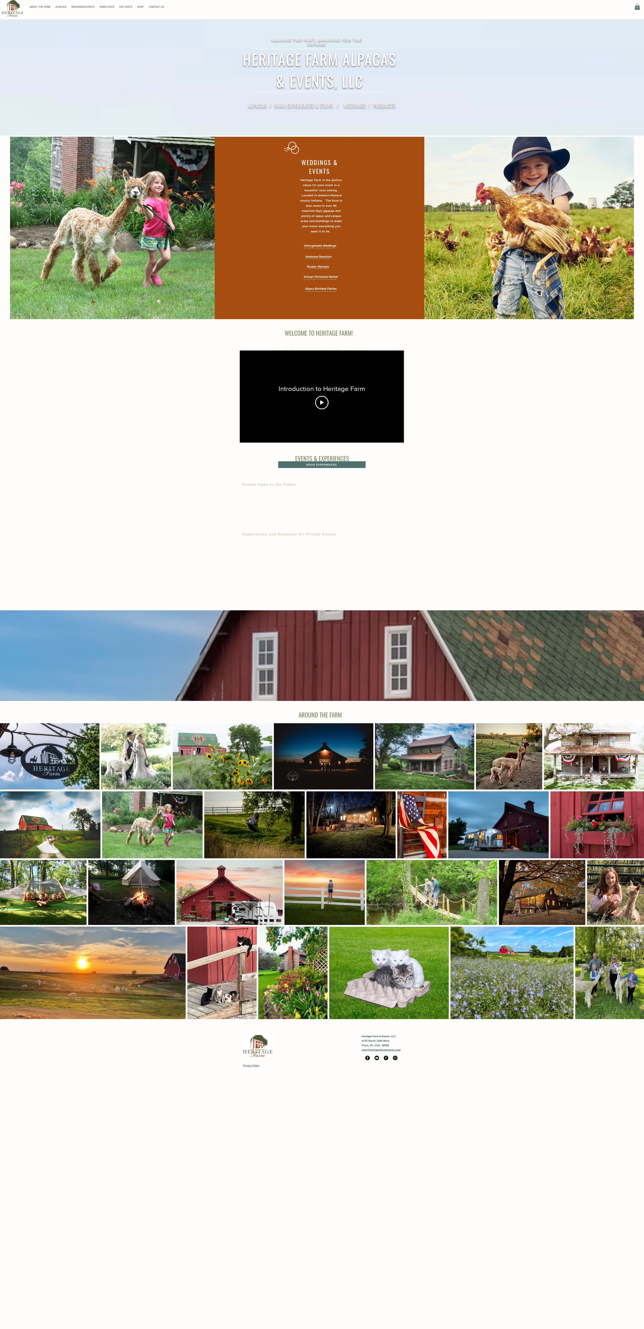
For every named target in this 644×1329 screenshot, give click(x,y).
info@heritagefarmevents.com (381, 1049)
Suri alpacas (325, 210)
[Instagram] (395, 1058)
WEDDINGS (354, 105)
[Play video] (322, 402)
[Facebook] (367, 1058)
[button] (61, 6)
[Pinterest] (386, 1058)
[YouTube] (376, 1058)
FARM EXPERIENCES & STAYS (303, 105)
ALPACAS (257, 105)
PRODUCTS (384, 105)
